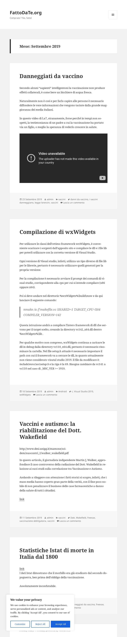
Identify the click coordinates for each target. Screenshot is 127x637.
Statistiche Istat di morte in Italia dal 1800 (57, 553)
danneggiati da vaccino (82, 604)
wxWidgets (25, 394)
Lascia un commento (73, 202)
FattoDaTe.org (26, 12)
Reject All (40, 624)
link (22, 499)
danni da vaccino (79, 199)
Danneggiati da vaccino (51, 76)
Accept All (60, 624)
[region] (40, 613)
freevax (91, 517)
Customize (20, 624)
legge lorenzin (42, 202)
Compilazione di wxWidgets (58, 231)
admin (50, 199)
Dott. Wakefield (78, 517)
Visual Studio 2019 (83, 391)
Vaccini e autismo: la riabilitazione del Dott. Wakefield (50, 430)
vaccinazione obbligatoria (33, 520)
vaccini (62, 199)
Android (62, 391)
